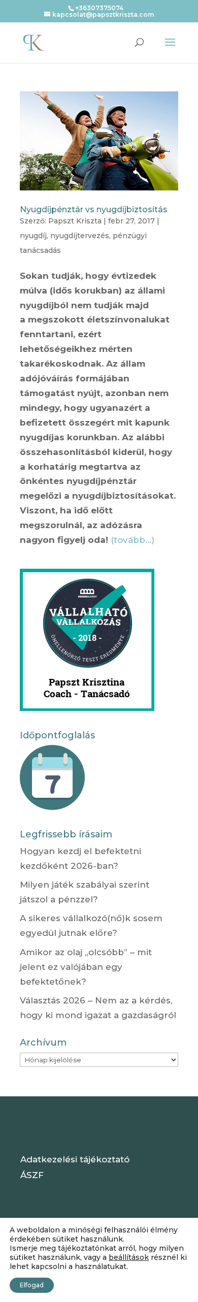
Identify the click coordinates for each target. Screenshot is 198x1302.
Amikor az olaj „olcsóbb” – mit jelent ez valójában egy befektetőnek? (86, 967)
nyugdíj (33, 235)
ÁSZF (32, 1175)
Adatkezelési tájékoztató (74, 1159)
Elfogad (32, 1285)
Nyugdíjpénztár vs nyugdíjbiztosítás (94, 209)
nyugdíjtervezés (79, 235)
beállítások (129, 1257)
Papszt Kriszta (75, 220)
